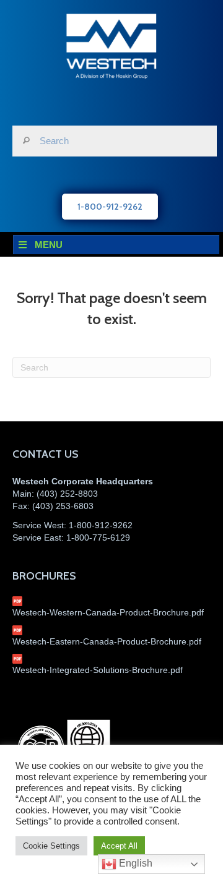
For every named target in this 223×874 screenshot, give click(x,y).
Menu (49, 244)
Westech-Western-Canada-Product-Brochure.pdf (108, 612)
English (134, 863)
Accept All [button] (119, 845)
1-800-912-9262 (101, 525)
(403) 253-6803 (63, 506)
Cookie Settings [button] (51, 845)
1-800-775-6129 (98, 537)
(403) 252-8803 (67, 494)
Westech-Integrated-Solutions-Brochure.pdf (97, 670)
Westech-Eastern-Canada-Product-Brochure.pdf (106, 641)
